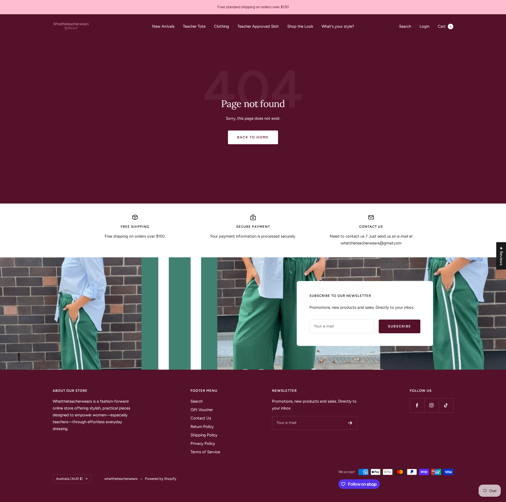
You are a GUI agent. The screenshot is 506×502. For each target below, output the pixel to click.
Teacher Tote (194, 26)
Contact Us (201, 418)
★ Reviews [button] (501, 256)
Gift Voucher (202, 409)
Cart (444, 26)
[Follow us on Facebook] (417, 405)
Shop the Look (300, 26)
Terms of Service (205, 452)
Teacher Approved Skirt (258, 26)
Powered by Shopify (160, 479)
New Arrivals (163, 26)
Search (405, 26)
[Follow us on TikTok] (446, 405)
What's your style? (338, 26)
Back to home (253, 137)
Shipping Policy (204, 435)
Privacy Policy (203, 443)
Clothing (221, 26)
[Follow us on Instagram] (431, 405)
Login (424, 26)
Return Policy (202, 426)
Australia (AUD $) (69, 479)
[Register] (350, 423)
